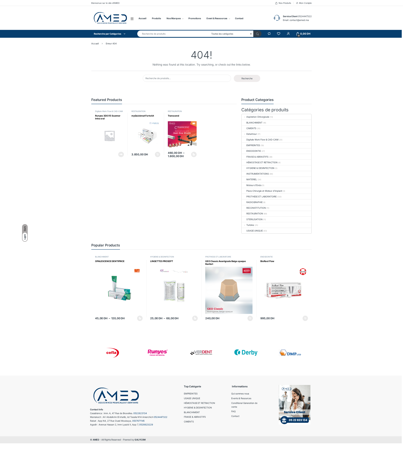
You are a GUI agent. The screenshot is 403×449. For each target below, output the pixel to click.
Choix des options (192, 154)
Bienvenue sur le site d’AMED (105, 3)
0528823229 (146, 424)
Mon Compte (305, 3)
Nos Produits (285, 3)
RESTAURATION (138, 111)
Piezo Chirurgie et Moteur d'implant (264, 191)
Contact (239, 18)
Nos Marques (174, 18)
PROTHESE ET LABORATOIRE (261, 196)
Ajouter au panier (156, 154)
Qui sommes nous (240, 393)
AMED (96, 439)
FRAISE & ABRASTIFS (257, 156)
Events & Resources (241, 398)
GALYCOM (140, 439)
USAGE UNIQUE (254, 230)
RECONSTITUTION (256, 207)
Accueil (142, 18)
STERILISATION (254, 219)
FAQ (233, 411)
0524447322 (305, 16)
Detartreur (251, 134)
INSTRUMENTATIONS (257, 173)
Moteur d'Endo (253, 185)
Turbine (250, 225)
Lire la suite (121, 154)
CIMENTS (251, 128)
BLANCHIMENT (254, 122)
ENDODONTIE (253, 151)
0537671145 (138, 420)
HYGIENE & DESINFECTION (260, 168)
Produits (156, 18)
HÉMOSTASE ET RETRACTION (262, 162)
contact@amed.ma (299, 20)
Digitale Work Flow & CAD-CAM (109, 111)
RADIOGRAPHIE (254, 202)
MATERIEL (251, 179)
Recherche (247, 78)
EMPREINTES (253, 145)
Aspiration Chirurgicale (257, 116)
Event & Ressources (217, 18)
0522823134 (140, 413)
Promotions (194, 18)
